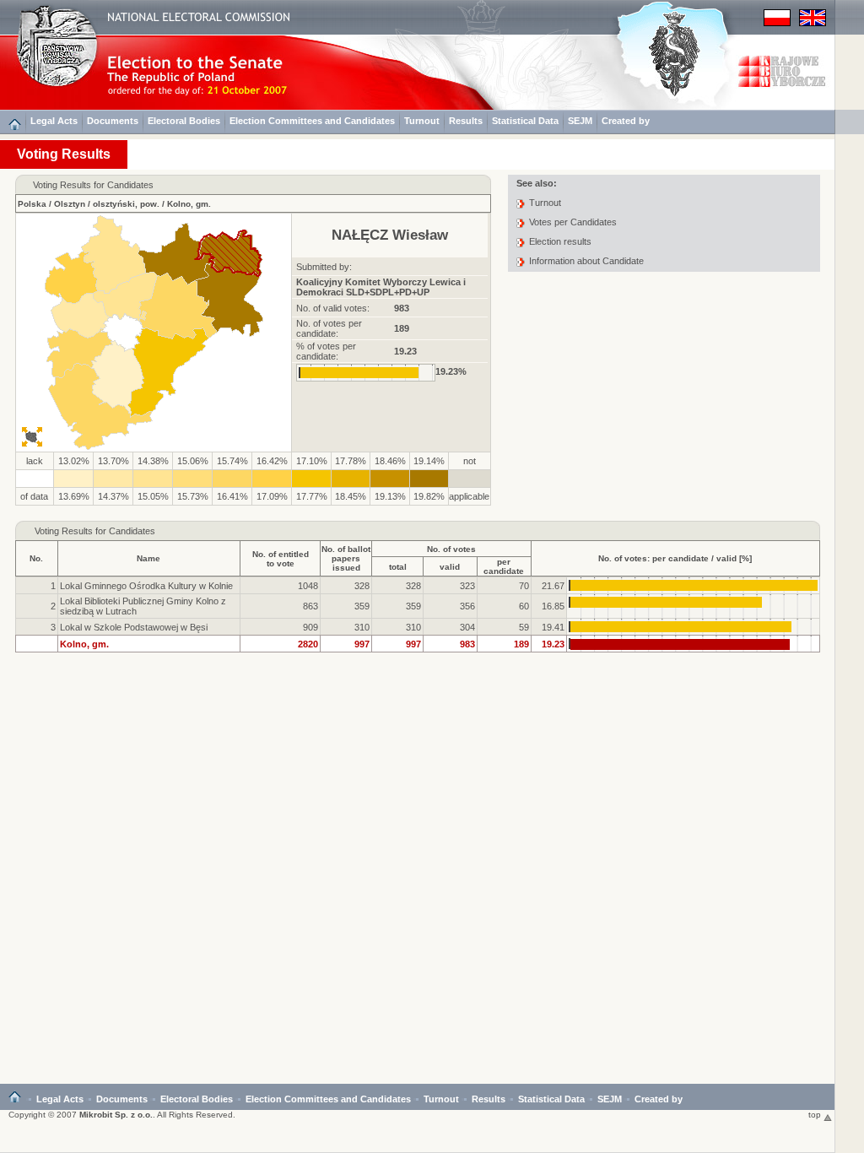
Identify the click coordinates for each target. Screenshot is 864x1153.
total (398, 566)
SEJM (580, 121)
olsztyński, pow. (126, 203)
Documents (112, 121)
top (816, 1114)
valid (450, 566)
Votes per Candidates (573, 222)
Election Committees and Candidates (312, 121)
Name (148, 558)
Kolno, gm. (189, 203)
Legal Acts (54, 121)
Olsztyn (69, 203)
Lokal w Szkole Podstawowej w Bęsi (134, 627)
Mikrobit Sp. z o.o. (116, 1114)
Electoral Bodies (184, 121)
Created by (626, 121)
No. (36, 558)
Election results (560, 241)
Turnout (422, 121)
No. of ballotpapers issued (345, 558)
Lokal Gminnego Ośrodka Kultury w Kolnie (146, 586)
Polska (32, 203)
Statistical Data (525, 121)
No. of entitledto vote (280, 558)
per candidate (503, 566)
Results (466, 121)
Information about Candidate (586, 261)
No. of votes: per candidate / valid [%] (675, 558)
